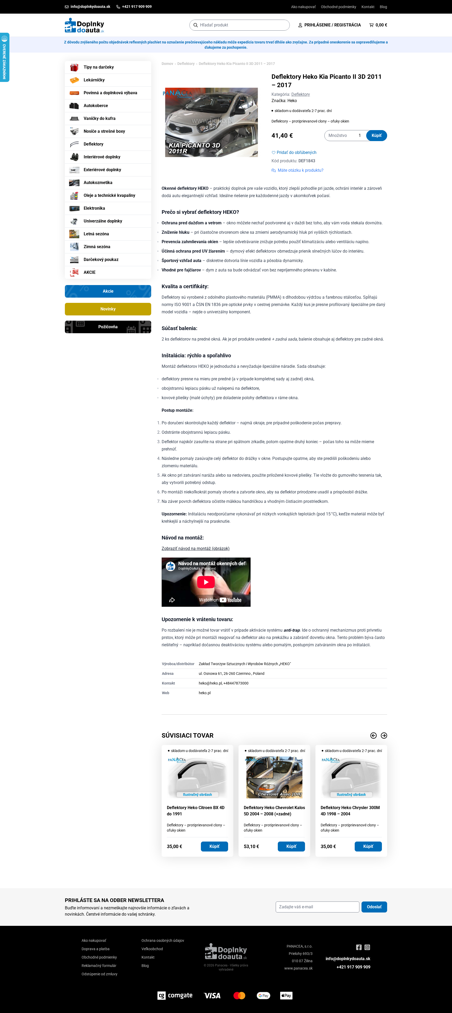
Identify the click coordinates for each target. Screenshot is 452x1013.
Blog (383, 7)
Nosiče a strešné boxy (104, 131)
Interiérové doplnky (102, 156)
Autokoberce (96, 105)
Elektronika (94, 208)
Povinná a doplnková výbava (110, 92)
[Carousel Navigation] (274, 735)
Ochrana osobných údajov (163, 940)
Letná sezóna (96, 233)
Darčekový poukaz (101, 259)
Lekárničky (94, 79)
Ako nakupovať (303, 7)
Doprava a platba (96, 949)
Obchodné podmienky (338, 7)
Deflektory (93, 144)
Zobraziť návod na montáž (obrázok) (196, 548)
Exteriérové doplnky (102, 169)
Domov (167, 64)
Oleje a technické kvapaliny (109, 195)
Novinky (108, 309)
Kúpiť (377, 135)
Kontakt (368, 7)
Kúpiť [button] (214, 846)
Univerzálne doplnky (103, 221)
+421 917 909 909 (353, 967)
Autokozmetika (98, 182)
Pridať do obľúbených (297, 152)
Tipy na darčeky (99, 67)
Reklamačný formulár (99, 966)
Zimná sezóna (97, 246)
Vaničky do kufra (100, 118)
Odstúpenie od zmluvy (99, 974)
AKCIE (89, 272)
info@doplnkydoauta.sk (348, 958)
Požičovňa (108, 326)
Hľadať (283, 25)
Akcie (108, 291)
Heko (292, 100)
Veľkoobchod (152, 949)
